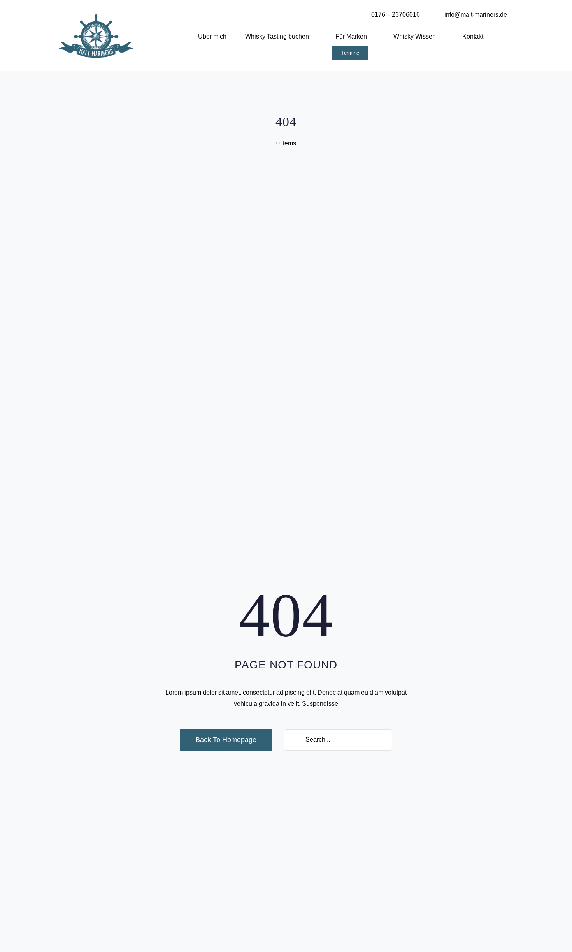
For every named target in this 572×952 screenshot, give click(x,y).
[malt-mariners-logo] (96, 16)
